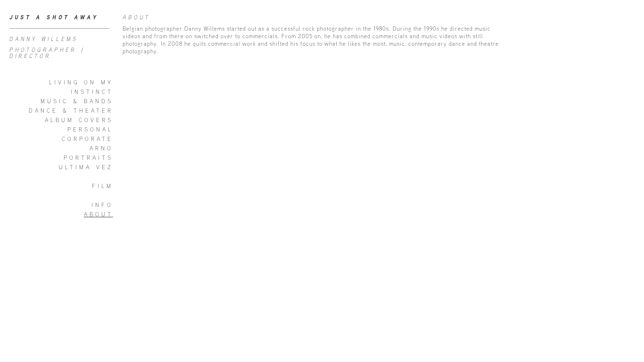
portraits (88, 157)
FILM (102, 185)
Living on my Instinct (81, 87)
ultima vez (86, 167)
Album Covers (79, 119)
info (102, 204)
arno (101, 148)
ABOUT (98, 214)
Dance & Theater (71, 110)
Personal (90, 129)
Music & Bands (77, 101)
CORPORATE (87, 138)
